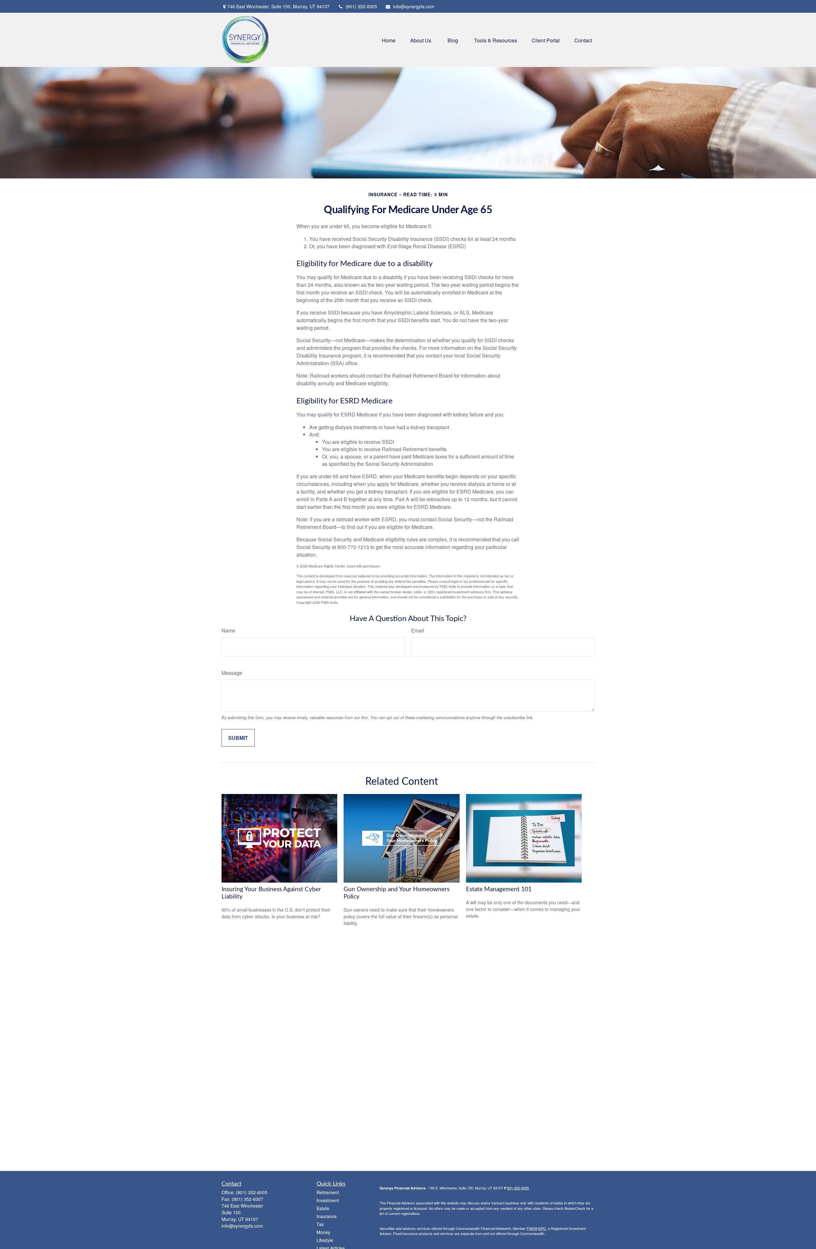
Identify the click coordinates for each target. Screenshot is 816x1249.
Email (417, 630)
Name (228, 630)
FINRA (532, 1228)
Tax (320, 1224)
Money (323, 1232)
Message (232, 672)
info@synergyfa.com (413, 6)
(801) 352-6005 (361, 6)
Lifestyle (325, 1240)
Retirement (328, 1192)
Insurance (327, 1216)
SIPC (542, 1228)
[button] (388, 39)
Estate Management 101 (499, 889)
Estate (323, 1208)
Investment (328, 1200)
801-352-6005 (518, 1187)
